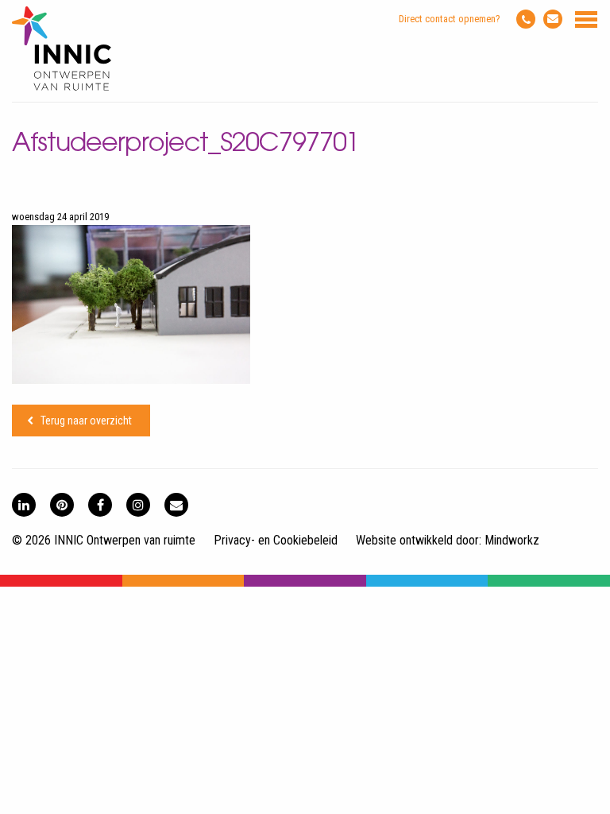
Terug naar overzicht (86, 420)
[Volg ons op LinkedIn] (24, 505)
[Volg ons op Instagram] (138, 505)
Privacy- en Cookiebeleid (276, 540)
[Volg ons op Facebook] (100, 505)
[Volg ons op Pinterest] (62, 505)
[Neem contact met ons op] (176, 505)
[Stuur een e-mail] (552, 19)
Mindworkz (512, 540)
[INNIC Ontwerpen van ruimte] (61, 87)
